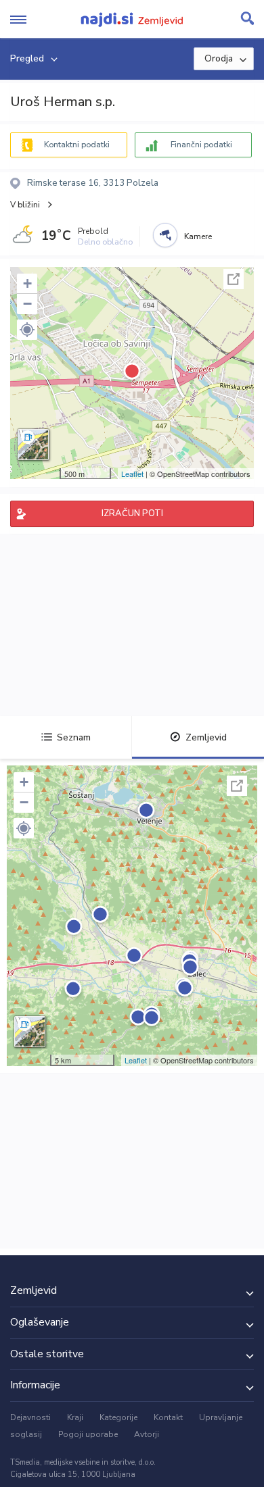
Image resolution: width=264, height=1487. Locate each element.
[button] (27, 330)
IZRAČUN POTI (132, 513)
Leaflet (132, 473)
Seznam (74, 737)
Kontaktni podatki (77, 144)
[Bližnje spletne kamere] (165, 235)
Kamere (198, 236)
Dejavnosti (30, 1417)
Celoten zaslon (233, 279)
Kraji (75, 1417)
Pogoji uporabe (88, 1434)
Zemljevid (206, 737)
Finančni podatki (201, 144)
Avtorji (146, 1434)
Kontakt (168, 1417)
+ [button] (27, 283)
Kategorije (118, 1417)
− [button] (27, 303)
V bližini (25, 204)
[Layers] (33, 444)
